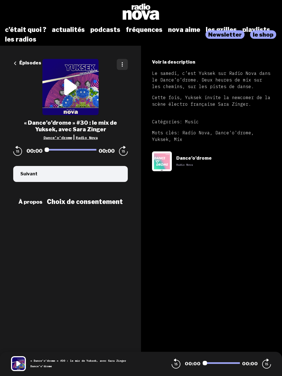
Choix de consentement (85, 202)
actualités (68, 30)
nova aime (184, 30)
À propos (30, 201)
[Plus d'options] (122, 64)
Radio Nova (87, 137)
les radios (20, 39)
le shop (263, 34)
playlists (256, 30)
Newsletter (225, 34)
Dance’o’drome (58, 137)
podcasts (105, 30)
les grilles (221, 30)
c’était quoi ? (25, 30)
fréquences (144, 30)
